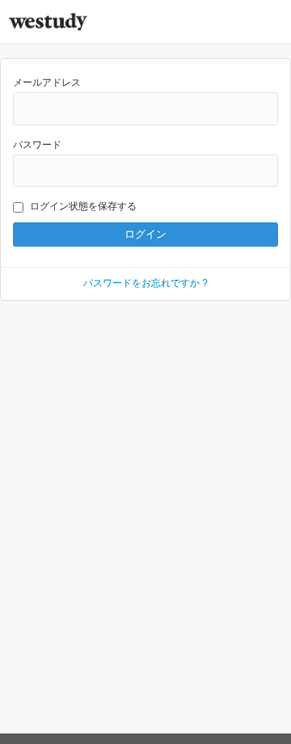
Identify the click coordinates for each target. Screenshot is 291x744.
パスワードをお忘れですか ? (145, 283)
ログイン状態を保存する (83, 206)
